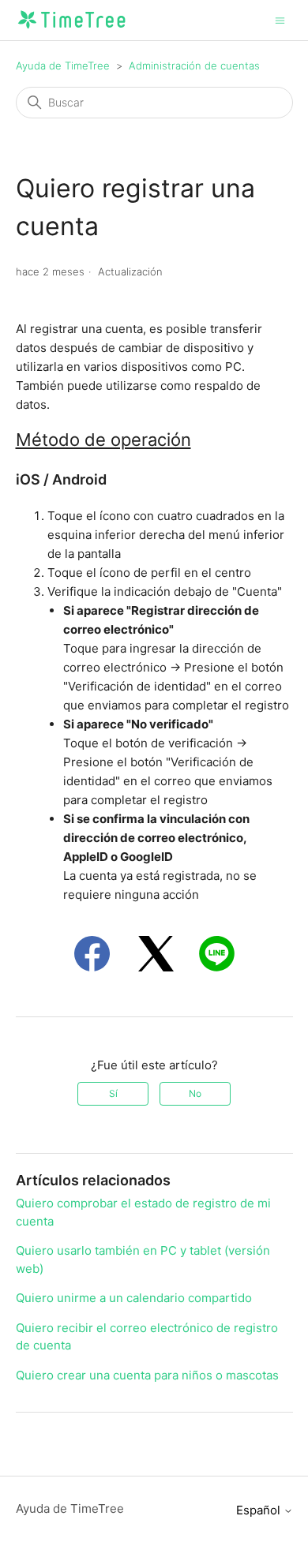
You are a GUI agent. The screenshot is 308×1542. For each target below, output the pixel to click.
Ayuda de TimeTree (63, 65)
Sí (113, 1093)
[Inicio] (71, 28)
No (195, 1093)
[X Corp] (156, 953)
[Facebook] (92, 953)
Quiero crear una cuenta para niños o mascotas (147, 1375)
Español (260, 1510)
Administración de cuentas (194, 65)
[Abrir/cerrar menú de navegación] (280, 19)
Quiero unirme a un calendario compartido (134, 1297)
